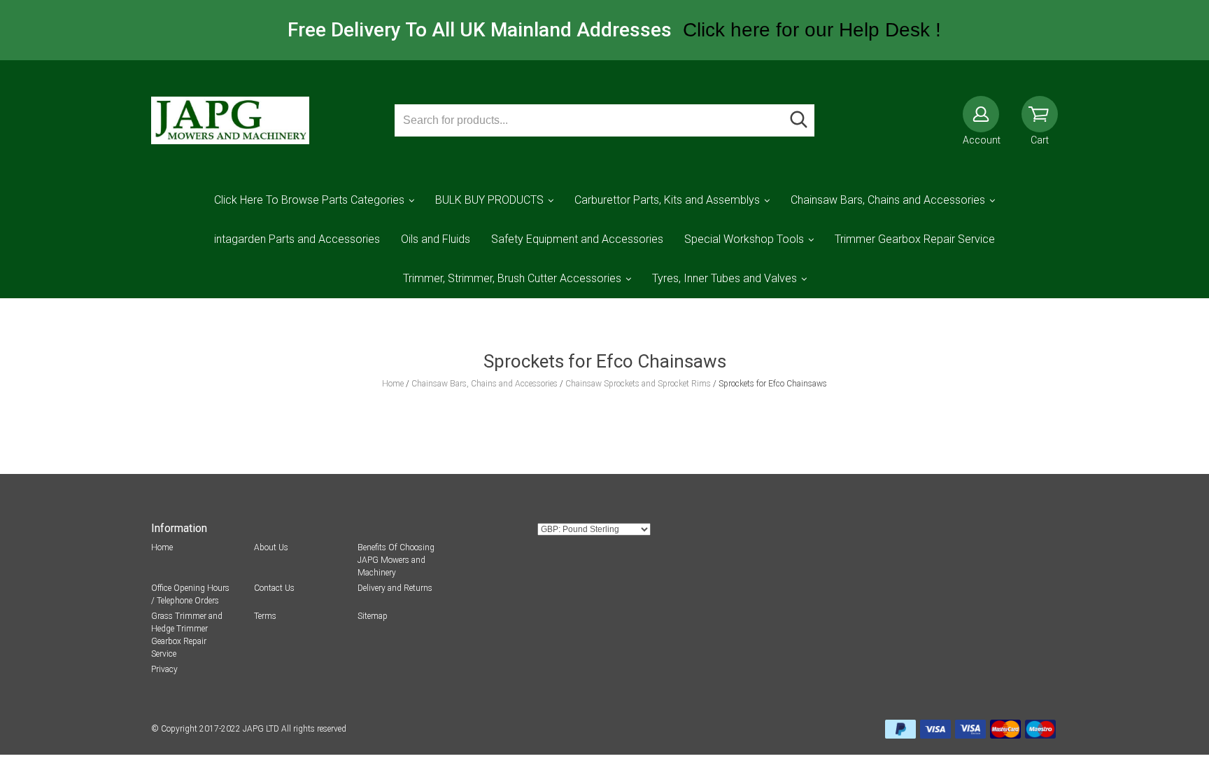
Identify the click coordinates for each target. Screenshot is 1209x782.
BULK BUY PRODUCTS (489, 200)
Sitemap (373, 616)
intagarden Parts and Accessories (297, 239)
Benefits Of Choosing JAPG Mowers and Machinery (396, 560)
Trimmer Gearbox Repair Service (915, 239)
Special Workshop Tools (744, 239)
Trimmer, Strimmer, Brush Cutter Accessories (512, 278)
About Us (271, 547)
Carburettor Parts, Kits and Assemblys (667, 200)
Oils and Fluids (435, 239)
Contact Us (274, 588)
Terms (265, 616)
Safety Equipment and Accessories (577, 239)
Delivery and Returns (395, 588)
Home (162, 547)
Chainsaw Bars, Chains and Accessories (888, 200)
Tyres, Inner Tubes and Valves (724, 278)
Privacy (164, 669)
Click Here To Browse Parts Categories (309, 200)
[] (798, 120)
